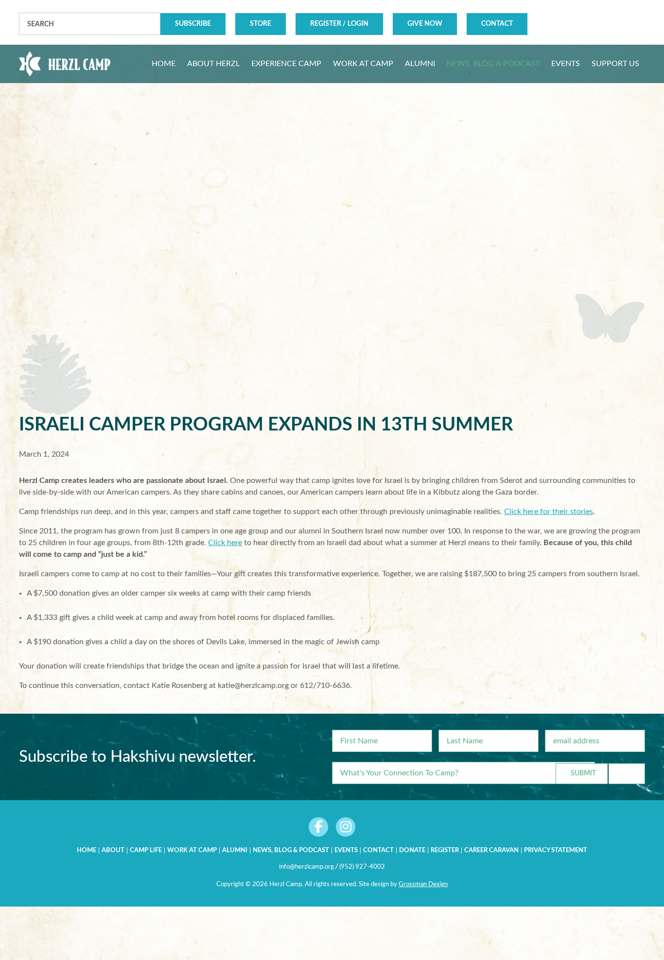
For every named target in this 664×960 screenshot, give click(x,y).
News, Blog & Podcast (291, 850)
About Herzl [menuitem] (213, 64)
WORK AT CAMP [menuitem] (363, 64)
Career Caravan (491, 850)
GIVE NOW (424, 23)
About (113, 850)
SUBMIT (583, 773)
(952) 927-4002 (362, 867)
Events (346, 850)
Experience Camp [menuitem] (286, 64)
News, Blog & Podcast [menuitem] (493, 64)
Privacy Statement (555, 850)
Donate (412, 850)
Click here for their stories (548, 511)
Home (86, 850)
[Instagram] (345, 827)
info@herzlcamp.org (306, 867)
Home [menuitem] (163, 64)
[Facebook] (318, 827)
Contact (497, 23)
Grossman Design (423, 884)
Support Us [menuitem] (615, 64)
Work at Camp (192, 850)
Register (445, 850)
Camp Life (146, 850)
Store (260, 23)
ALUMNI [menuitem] (420, 64)
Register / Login (339, 23)
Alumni (234, 850)
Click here (225, 543)
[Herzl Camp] (64, 63)
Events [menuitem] (565, 64)
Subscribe (193, 23)
